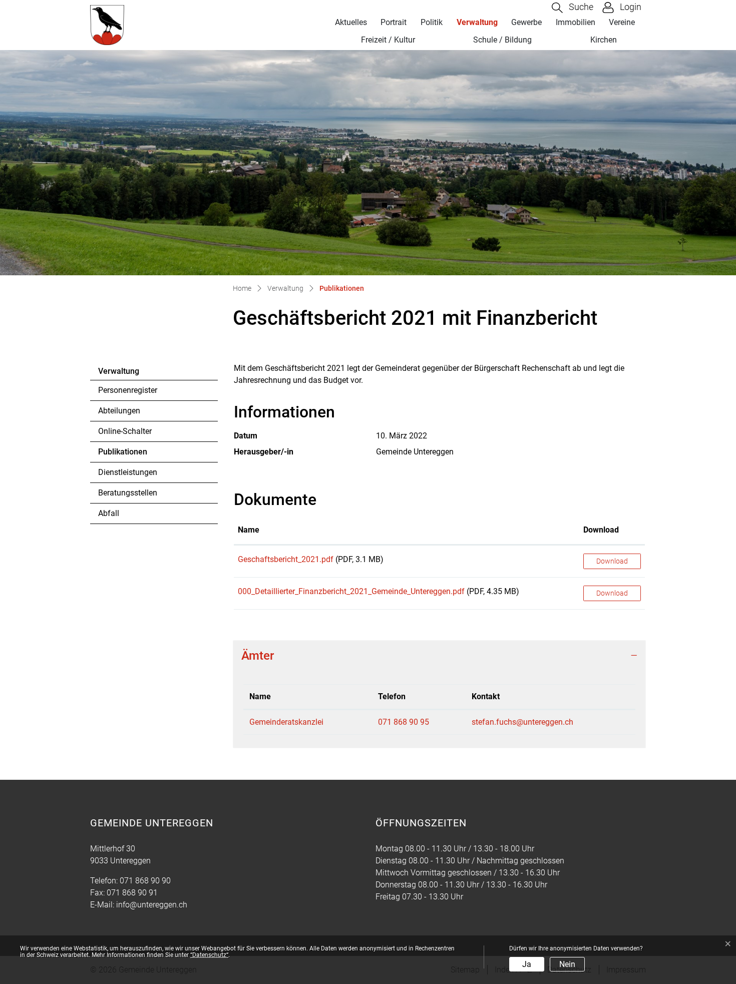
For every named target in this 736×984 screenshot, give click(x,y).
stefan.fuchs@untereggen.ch (522, 722)
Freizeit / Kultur (388, 40)
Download (601, 530)
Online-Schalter (125, 431)
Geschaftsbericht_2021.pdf (285, 559)
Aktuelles (351, 22)
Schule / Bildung (502, 40)
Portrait (394, 22)
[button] (572, 8)
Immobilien (575, 22)
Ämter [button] (257, 656)
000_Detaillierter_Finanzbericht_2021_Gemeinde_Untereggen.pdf (351, 591)
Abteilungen (119, 410)
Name (248, 530)
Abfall (108, 513)
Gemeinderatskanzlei (286, 722)
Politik (432, 22)
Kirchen (603, 40)
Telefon (392, 696)
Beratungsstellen (127, 493)
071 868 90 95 (403, 722)
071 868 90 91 (132, 892)
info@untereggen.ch (151, 904)
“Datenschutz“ (209, 954)
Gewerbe (526, 22)
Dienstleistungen (127, 472)
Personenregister (127, 390)
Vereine (622, 22)
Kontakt (486, 696)
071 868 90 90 (145, 880)
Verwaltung (477, 22)
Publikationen (125, 454)
